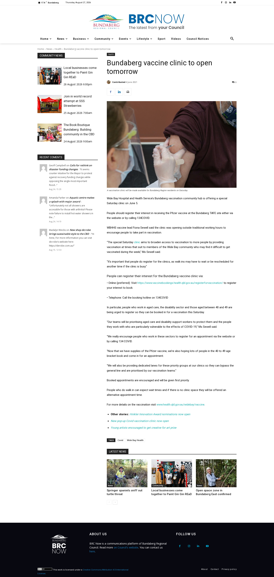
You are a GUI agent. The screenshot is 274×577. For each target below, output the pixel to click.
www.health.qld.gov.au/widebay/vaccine (180, 404)
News (49, 49)
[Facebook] (222, 3)
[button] (232, 38)
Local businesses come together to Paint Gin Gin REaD (80, 72)
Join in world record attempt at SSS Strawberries (78, 100)
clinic (137, 242)
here (92, 551)
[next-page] (115, 502)
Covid (120, 440)
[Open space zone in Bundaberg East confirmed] (216, 473)
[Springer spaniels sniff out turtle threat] (127, 473)
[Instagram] (226, 3)
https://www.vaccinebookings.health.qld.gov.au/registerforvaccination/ (180, 283)
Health (58, 49)
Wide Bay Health (135, 440)
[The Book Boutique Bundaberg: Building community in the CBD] (49, 133)
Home (40, 49)
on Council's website (126, 547)
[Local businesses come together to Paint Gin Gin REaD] (49, 75)
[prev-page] (109, 502)
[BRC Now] (137, 22)
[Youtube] (234, 3)
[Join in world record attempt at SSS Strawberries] (49, 104)
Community (157, 485)
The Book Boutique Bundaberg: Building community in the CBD (79, 129)
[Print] (127, 92)
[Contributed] (109, 82)
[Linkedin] (230, 3)
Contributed (118, 82)
